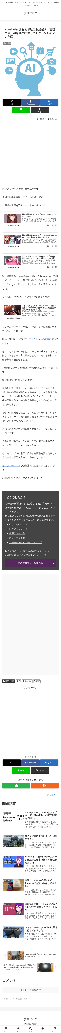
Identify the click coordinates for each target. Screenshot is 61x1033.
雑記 (38, 681)
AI (20, 681)
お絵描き (28, 681)
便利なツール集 (17, 533)
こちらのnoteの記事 (39, 339)
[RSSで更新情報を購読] (45, 785)
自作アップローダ (18, 529)
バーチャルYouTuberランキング (25, 542)
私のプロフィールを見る (30, 563)
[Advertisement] (30, 152)
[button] (40, 110)
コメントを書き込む (30, 990)
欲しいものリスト (11, 465)
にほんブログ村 (17, 538)
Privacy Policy (30, 1024)
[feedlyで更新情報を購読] (16, 785)
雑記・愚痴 (9, 681)
